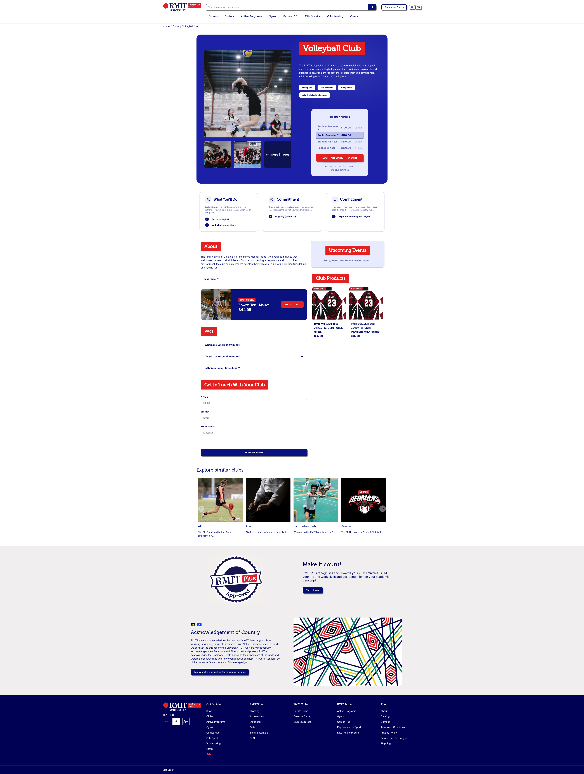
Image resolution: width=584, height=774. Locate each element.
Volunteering (335, 16)
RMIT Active (345, 704)
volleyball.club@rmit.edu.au (314, 95)
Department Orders (394, 7)
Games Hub (290, 16)
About (384, 704)
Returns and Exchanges (394, 738)
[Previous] (201, 508)
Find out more (313, 590)
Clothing (254, 711)
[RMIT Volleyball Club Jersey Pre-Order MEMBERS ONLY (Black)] (366, 304)
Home (166, 26)
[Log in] (412, 7)
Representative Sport (349, 727)
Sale (208, 754)
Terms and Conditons (393, 727)
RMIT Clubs (301, 704)
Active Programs (251, 16)
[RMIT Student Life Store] (182, 7)
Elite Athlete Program (349, 732)
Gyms (272, 16)
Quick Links (213, 704)
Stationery (255, 721)
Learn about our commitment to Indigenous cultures (219, 672)
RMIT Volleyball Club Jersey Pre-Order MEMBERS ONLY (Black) (365, 327)
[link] (183, 706)
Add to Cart (292, 304)
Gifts (252, 727)
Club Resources (302, 721)
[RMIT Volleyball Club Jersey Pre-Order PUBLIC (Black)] (329, 304)
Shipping (386, 743)
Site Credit (168, 769)
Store (212, 16)
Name (204, 396)
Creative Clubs (302, 716)
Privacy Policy (389, 732)
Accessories (257, 716)
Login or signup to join (339, 157)
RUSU (253, 738)
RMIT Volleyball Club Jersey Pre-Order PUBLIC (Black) (329, 327)
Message (207, 426)
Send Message (254, 452)
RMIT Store (257, 704)
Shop (209, 711)
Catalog (385, 716)
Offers (354, 16)
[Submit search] (372, 7)
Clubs (229, 16)
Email (205, 411)
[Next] (382, 508)
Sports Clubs (301, 711)
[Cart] (418, 7)
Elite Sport (312, 16)
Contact (385, 721)
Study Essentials (259, 732)
